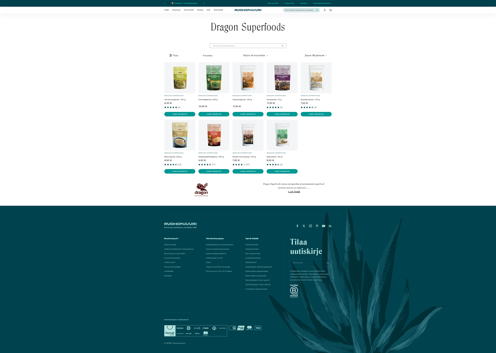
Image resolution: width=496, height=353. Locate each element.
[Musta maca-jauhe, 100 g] (248, 135)
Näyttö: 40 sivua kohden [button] (254, 55)
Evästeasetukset (252, 258)
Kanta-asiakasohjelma (321, 3)
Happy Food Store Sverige (218, 267)
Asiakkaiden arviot (214, 258)
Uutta (166, 10)
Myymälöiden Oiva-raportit (257, 280)
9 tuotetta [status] (207, 55)
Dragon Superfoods (174, 96)
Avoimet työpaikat (172, 258)
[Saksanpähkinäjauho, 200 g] (213, 135)
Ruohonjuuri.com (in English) (219, 271)
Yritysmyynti (169, 262)
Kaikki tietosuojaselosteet (256, 271)
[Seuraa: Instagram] (310, 226)
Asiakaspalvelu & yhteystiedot (219, 245)
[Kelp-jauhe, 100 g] (282, 135)
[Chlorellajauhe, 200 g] (213, 77)
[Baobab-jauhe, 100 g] (316, 77)
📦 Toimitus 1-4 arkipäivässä (184, 3)
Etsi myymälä (273, 3)
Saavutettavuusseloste (255, 276)
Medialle (168, 276)
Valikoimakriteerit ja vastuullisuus (179, 249)
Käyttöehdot (250, 262)
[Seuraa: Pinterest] (317, 226)
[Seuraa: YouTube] (323, 226)
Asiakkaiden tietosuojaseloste (258, 267)
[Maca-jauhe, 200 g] (179, 135)
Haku (208, 262)
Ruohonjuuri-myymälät (174, 253)
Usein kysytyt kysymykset (217, 249)
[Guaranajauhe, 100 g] (248, 77)
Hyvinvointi (189, 10)
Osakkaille (168, 271)
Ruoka (200, 10)
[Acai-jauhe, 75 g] (282, 77)
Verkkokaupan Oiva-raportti (257, 284)
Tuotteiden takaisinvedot (256, 289)
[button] (316, 55)
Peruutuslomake (252, 253)
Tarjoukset (218, 10)
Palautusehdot (251, 249)
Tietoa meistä (170, 245)
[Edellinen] (164, 3)
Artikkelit (303, 3)
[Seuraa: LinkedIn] (330, 226)
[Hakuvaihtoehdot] (283, 45)
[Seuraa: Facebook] (297, 226)
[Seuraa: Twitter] (304, 226)
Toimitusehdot (251, 245)
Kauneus (176, 10)
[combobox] (300, 10)
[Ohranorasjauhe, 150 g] (179, 77)
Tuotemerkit (289, 3)
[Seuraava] (203, 3)
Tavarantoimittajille (172, 267)
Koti (208, 10)
